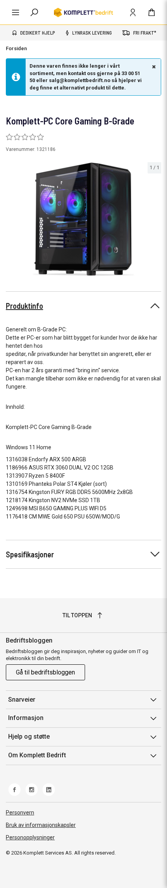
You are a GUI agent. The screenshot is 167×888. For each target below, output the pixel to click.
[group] (83, 219)
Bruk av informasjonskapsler (41, 825)
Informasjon (25, 718)
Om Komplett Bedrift (37, 755)
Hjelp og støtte (29, 736)
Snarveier (21, 699)
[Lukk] (153, 66)
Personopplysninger (30, 837)
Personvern (20, 812)
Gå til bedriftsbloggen (45, 672)
